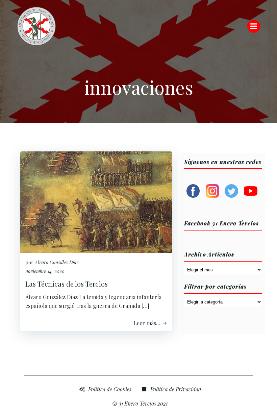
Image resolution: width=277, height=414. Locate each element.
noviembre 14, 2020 (45, 271)
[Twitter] (231, 190)
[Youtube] (250, 190)
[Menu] (253, 26)
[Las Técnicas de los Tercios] (96, 201)
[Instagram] (212, 190)
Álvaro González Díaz (56, 262)
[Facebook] (193, 190)
